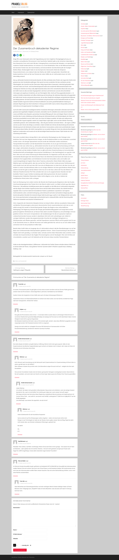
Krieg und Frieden (85, 50)
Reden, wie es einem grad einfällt (90, 109)
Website (15, 538)
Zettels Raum (84, 178)
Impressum (21, 12)
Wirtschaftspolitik (85, 85)
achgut (83, 173)
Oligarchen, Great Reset (87, 66)
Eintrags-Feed (84, 200)
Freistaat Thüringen (86, 40)
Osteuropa (83, 68)
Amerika (83, 24)
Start (13, 12)
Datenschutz (31, 12)
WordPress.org (85, 205)
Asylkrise (83, 28)
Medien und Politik (85, 57)
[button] (14, 55)
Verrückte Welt (84, 78)
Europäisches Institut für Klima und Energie (92, 183)
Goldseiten (84, 165)
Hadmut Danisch (85, 180)
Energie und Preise (85, 38)
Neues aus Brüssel (85, 64)
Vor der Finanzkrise (85, 80)
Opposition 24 (84, 185)
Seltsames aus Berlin (86, 73)
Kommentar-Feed (85, 203)
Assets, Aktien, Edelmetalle (87, 26)
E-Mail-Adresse (17, 534)
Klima (82, 45)
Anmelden (84, 198)
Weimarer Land (85, 83)
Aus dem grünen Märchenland (88, 31)
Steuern (83, 76)
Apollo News (84, 175)
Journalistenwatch (86, 170)
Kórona (83, 47)
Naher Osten (84, 61)
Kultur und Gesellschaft (20, 261)
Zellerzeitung (84, 168)
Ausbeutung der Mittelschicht (88, 33)
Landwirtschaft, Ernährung (87, 54)
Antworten (15, 304)
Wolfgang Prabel (35, 51)
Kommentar (17, 507)
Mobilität (83, 59)
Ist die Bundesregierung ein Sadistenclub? (92, 95)
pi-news (83, 163)
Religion (83, 71)
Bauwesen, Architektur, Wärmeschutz (90, 35)
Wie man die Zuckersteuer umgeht (90, 98)
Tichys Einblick (85, 160)
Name (15, 530)
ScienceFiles (84, 188)
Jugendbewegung (85, 42)
